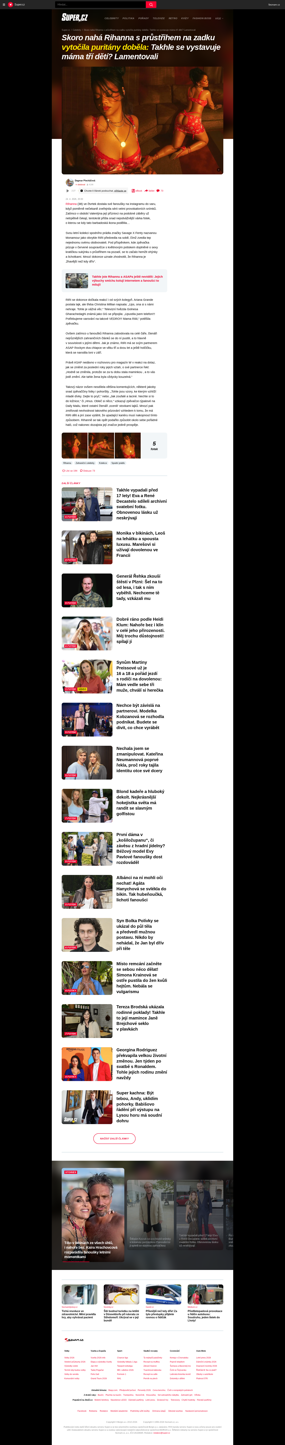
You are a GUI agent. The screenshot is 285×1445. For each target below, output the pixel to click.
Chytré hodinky (188, 1400)
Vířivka (197, 1395)
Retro (173, 18)
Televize (159, 18)
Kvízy (185, 18)
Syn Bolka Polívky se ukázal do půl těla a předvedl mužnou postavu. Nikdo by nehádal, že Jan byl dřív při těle (140, 934)
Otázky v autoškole (204, 1374)
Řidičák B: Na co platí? (206, 1370)
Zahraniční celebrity (85, 463)
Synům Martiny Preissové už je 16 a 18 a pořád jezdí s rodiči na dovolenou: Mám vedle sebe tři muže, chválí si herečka (139, 676)
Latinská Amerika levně (180, 1374)
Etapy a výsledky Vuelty (101, 1362)
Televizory (175, 1400)
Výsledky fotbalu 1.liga (127, 1362)
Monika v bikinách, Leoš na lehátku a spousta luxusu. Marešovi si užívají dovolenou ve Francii (140, 544)
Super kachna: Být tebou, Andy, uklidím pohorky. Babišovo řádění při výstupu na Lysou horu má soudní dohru (139, 1106)
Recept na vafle (150, 1374)
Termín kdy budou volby (75, 1370)
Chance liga (122, 1358)
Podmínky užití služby (140, 1411)
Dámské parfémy (135, 1400)
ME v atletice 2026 (125, 1370)
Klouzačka (151, 1395)
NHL (119, 1378)
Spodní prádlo (118, 463)
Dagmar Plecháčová (85, 180)
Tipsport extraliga (125, 1366)
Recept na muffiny (151, 1362)
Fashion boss (202, 18)
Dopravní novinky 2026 (206, 1366)
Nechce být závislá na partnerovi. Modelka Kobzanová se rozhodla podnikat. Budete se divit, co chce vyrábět (140, 716)
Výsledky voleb (71, 1366)
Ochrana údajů (159, 1411)
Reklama (93, 1411)
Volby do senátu (71, 1374)
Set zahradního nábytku (168, 1395)
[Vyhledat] (151, 4)
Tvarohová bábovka (152, 1370)
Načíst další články (114, 1138)
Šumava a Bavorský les (180, 1366)
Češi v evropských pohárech (180, 1390)
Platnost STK (202, 1378)
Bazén (101, 1395)
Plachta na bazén (113, 1395)
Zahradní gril (186, 1395)
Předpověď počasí (127, 1390)
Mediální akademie (119, 1411)
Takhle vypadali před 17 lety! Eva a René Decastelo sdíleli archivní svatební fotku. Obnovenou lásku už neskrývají (141, 504)
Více (218, 18)
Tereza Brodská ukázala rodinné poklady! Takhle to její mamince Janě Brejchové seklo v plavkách (140, 1018)
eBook (139, 190)
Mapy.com (112, 1390)
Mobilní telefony (102, 1400)
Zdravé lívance (150, 1366)
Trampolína (128, 1395)
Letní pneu (150, 1400)
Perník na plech (150, 1378)
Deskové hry (163, 1400)
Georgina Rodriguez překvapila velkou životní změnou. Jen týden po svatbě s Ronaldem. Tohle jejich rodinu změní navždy (141, 1063)
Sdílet (151, 190)
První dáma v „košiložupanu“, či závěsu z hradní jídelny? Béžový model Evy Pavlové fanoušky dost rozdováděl (140, 848)
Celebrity (112, 18)
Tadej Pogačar (97, 1370)
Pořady (143, 18)
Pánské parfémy (204, 1400)
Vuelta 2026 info (98, 1358)
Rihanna (71, 204)
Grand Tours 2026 (99, 1378)
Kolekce (103, 463)
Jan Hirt (94, 1366)
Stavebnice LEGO (119, 1400)
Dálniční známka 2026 (206, 1362)
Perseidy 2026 (144, 1390)
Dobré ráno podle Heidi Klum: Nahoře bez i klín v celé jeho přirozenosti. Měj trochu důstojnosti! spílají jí (140, 630)
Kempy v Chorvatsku (179, 1358)
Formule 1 (121, 1374)
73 (162, 190)
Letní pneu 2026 (203, 1358)
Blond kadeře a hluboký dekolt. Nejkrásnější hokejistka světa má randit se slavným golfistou (140, 802)
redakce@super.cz (161, 1433)
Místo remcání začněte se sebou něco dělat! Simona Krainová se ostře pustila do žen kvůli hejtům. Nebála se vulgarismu (141, 977)
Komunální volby (71, 1378)
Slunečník (139, 1395)
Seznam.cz (274, 4)
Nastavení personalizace (196, 1411)
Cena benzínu (159, 1390)
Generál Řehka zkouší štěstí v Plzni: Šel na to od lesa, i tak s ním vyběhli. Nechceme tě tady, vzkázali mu (139, 587)
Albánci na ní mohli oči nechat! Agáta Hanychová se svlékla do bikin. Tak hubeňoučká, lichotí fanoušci (141, 888)
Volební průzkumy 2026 (74, 1362)
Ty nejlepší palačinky (152, 1358)
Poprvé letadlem (177, 1362)
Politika (128, 18)
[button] (142, 120)
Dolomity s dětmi (177, 1378)
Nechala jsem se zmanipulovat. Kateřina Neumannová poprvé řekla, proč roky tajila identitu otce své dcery (139, 759)
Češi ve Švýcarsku (178, 1370)
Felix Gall (95, 1374)
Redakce (104, 1411)
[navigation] (4, 4)
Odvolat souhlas (175, 1411)
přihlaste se (120, 190)
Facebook (82, 1411)
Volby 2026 (69, 1358)
